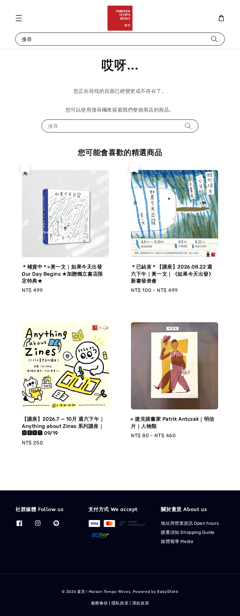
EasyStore (167, 591)
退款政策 (140, 603)
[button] (19, 18)
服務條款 (99, 603)
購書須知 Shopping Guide (187, 532)
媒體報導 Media (177, 541)
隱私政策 (120, 603)
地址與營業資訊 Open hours (190, 523)
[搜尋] (214, 39)
